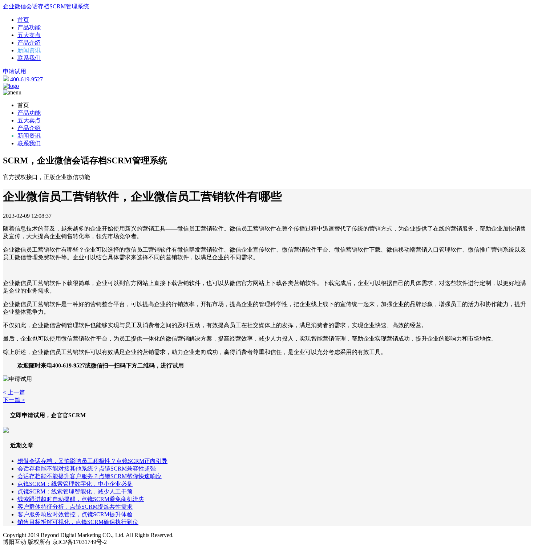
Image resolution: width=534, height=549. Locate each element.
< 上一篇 (14, 392)
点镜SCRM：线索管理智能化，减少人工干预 (75, 491)
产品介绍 (29, 43)
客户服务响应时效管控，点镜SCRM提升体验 (75, 514)
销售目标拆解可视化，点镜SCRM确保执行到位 (77, 522)
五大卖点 (29, 35)
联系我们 (29, 58)
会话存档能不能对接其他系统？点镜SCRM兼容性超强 (86, 468)
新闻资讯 (29, 50)
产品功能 (29, 27)
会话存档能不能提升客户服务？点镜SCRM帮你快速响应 (89, 476)
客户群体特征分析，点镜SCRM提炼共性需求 (75, 507)
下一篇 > (14, 400)
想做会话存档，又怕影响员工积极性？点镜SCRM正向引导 (92, 461)
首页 (23, 20)
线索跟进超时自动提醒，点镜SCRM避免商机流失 (80, 499)
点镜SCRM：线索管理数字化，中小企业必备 (75, 484)
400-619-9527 (26, 79)
